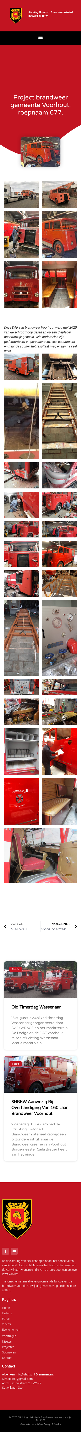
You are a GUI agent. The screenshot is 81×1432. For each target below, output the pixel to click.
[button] (40, 37)
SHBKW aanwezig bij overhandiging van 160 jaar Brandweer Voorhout (39, 1107)
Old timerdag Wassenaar (36, 1007)
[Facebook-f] (5, 1251)
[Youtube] (14, 1251)
